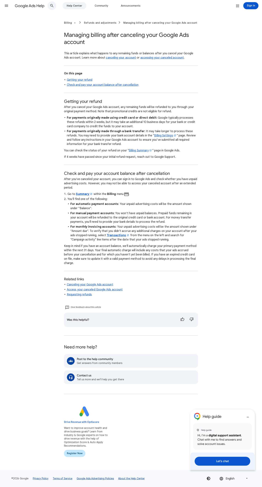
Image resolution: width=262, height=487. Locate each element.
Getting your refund (80, 80)
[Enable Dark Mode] (208, 478)
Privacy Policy (40, 478)
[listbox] (234, 478)
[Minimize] (248, 416)
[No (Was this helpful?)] (191, 320)
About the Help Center (131, 478)
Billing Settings (163, 135)
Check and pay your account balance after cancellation (102, 85)
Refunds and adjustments (100, 22)
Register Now (75, 453)
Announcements (130, 5)
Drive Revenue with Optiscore (81, 422)
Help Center (74, 5)
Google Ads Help (29, 5)
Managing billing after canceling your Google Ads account (160, 22)
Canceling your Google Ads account (90, 284)
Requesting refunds (79, 294)
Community (101, 5)
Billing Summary (139, 150)
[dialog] (222, 439)
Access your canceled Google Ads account (95, 289)
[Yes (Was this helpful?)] (182, 320)
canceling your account (121, 57)
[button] (6, 5)
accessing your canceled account (162, 57)
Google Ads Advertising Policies (95, 478)
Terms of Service (62, 478)
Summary (82, 194)
